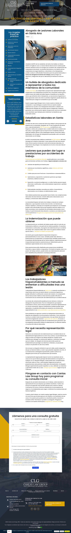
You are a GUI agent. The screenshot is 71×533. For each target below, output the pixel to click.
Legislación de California (51, 319)
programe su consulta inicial (53, 401)
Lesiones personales (12, 59)
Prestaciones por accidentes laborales (36, 159)
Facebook (32, 509)
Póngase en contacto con (36, 492)
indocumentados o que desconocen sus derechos (51, 310)
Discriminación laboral (13, 50)
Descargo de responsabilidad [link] (44, 522)
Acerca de (15, 10)
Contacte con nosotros (36, 12)
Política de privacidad (31, 446)
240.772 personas (45, 127)
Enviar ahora (35, 467)
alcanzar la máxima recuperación (44, 231)
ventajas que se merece (50, 367)
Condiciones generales (51, 458)
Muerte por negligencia (13, 88)
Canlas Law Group (31, 90)
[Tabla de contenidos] (31, 37)
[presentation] (8, 121)
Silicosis (9, 65)
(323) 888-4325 (30, 5)
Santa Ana (48, 290)
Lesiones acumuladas (13, 39)
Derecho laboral (11, 52)
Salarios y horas (11, 72)
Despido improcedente (13, 90)
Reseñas (55, 491)
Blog (61, 10)
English (63, 4)
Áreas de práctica (26, 10)
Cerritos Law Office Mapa (35, 505)
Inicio (8, 10)
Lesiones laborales (12, 78)
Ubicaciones (37, 10)
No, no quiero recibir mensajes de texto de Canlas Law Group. (24, 464)
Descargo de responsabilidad (18, 446)
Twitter (38, 509)
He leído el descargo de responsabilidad (21, 449)
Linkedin (35, 509)
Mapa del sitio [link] (55, 522)
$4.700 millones (56, 139)
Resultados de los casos (50, 10)
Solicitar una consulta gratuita (47, 4)
